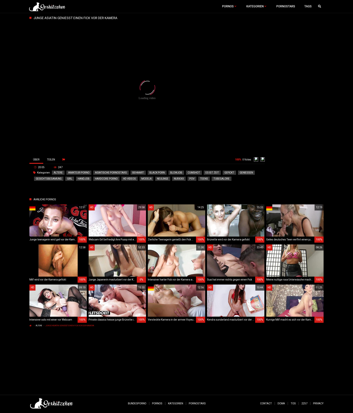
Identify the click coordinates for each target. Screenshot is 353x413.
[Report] (64, 159)
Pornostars (197, 403)
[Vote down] (263, 159)
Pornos (157, 403)
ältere (58, 172)
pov (192, 178)
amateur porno (79, 172)
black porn (157, 172)
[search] (320, 6)
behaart (138, 172)
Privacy (318, 403)
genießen (246, 172)
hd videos (129, 178)
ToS (293, 403)
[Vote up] (256, 159)
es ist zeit (212, 172)
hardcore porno (106, 178)
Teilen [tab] (51, 159)
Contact (266, 403)
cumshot (194, 172)
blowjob (176, 172)
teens (204, 178)
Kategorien (175, 403)
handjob (84, 178)
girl (69, 178)
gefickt (229, 172)
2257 (304, 403)
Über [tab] (36, 159)
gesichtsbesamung (49, 178)
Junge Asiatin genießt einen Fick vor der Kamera (69, 326)
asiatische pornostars (111, 172)
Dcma (281, 403)
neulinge (162, 178)
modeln (146, 178)
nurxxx (179, 178)
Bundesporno (137, 403)
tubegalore (221, 178)
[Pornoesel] (47, 6)
